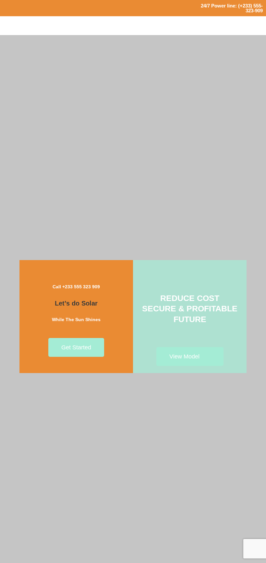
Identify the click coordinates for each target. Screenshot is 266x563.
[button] (256, 25)
